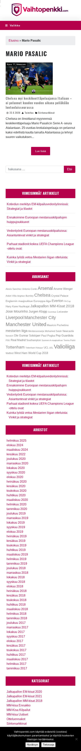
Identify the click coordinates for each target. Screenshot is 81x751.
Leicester (62, 311)
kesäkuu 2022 (16, 454)
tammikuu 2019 (17, 563)
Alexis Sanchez (13, 289)
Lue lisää (40, 151)
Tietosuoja (48, 744)
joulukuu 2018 (16, 568)
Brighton (21, 296)
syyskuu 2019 (16, 527)
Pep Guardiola (64, 335)
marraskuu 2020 (17, 463)
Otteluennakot (16, 719)
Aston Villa (11, 296)
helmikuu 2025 (16, 440)
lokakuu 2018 (16, 577)
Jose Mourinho (17, 311)
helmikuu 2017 (16, 663)
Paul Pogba (48, 335)
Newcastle (68, 331)
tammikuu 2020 (17, 509)
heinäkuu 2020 (17, 481)
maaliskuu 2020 (17, 499)
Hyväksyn (32, 744)
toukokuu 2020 (16, 490)
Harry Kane (12, 306)
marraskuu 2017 (17, 627)
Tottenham (15, 347)
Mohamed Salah (53, 331)
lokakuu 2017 (16, 632)
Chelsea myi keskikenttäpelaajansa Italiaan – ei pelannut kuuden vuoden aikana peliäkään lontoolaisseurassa (39, 103)
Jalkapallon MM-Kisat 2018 (52, 306)
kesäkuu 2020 (16, 486)
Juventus (52, 312)
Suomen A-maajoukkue (52, 340)
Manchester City (40, 317)
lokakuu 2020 (16, 468)
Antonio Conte (29, 289)
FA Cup (67, 301)
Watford (10, 353)
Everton (57, 301)
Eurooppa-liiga (42, 301)
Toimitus (29, 112)
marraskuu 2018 (17, 572)
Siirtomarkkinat (46, 112)
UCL (46, 347)
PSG (8, 340)
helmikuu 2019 (16, 559)
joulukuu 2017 (16, 622)
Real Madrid (18, 340)
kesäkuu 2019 (16, 540)
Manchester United (26, 324)
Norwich (9, 336)
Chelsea (42, 295)
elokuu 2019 (15, 531)
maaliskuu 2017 (17, 659)
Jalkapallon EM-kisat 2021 (24, 696)
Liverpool (15, 317)
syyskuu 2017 (16, 636)
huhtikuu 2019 (16, 550)
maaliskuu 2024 (17, 449)
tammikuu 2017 (17, 668)
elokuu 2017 (15, 641)
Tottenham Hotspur (34, 348)
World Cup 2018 (38, 353)
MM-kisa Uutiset (17, 714)
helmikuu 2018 (16, 613)
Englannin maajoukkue (19, 301)
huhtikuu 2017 (16, 654)
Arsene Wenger (63, 288)
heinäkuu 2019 (17, 536)
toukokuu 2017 (16, 650)
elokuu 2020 (15, 477)
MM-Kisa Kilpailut (18, 710)
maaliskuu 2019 (17, 554)
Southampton (33, 340)
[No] (76, 739)
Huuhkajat (24, 306)
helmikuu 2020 (16, 504)
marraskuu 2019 (17, 518)
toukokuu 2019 (16, 545)
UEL (51, 348)
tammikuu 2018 (17, 618)
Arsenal (45, 288)
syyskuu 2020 (16, 472)
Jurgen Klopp (38, 311)
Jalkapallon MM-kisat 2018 (24, 700)
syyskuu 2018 (16, 581)
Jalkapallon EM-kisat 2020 (24, 691)
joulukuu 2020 (16, 458)
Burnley (30, 296)
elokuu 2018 (15, 586)
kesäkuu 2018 (16, 595)
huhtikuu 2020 (16, 495)
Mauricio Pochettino (58, 325)
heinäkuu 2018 (17, 591)
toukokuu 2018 (16, 600)
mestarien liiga (17, 331)
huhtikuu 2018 (16, 604)
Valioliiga (64, 346)
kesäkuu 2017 (16, 645)
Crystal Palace (59, 295)
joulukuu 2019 (16, 513)
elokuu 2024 (15, 445)
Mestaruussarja (36, 331)
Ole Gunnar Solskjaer (27, 335)
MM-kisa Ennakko (19, 705)
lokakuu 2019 (16, 522)
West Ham (21, 353)
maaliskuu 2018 (17, 609)
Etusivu (14, 40)
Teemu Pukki (69, 340)
